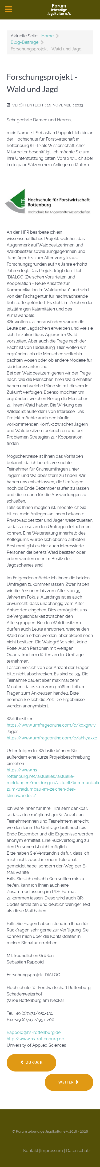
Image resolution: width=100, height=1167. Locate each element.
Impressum (51, 1150)
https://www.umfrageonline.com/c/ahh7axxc (52, 737)
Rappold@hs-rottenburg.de (34, 1032)
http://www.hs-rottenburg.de (35, 1038)
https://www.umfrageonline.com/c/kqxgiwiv (51, 725)
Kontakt (30, 1150)
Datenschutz (78, 1150)
